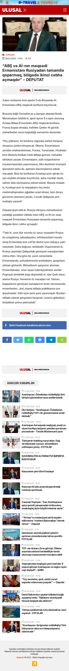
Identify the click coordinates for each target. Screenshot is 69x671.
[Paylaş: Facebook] (7, 340)
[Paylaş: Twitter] (18, 340)
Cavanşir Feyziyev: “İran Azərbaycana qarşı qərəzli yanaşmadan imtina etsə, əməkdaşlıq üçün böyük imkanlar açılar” (43, 505)
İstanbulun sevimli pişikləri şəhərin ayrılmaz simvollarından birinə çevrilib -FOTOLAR (42, 536)
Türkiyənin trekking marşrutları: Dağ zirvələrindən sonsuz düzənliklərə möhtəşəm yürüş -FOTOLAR (41, 444)
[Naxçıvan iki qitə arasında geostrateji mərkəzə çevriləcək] (11, 487)
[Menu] (63, 10)
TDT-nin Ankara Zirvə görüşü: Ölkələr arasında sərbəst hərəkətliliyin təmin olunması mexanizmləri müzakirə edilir (42, 551)
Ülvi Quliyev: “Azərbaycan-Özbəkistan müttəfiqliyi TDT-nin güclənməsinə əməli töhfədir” (43, 413)
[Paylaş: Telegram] (51, 340)
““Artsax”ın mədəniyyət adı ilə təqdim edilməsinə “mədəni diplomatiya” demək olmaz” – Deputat (43, 520)
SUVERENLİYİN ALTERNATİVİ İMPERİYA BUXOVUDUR (43, 457)
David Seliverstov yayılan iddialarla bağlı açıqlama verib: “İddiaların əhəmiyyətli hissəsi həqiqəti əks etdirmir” (43, 597)
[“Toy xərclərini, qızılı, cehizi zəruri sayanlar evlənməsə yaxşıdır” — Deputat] (11, 579)
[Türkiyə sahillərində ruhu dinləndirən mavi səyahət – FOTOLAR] (11, 610)
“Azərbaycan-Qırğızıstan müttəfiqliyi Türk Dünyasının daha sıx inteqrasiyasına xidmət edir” (44, 628)
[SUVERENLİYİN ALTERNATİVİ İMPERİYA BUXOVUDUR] (11, 456)
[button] (62, 340)
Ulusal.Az (20, 657)
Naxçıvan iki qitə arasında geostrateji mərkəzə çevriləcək (41, 488)
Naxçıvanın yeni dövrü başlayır (38, 471)
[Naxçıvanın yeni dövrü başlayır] (11, 471)
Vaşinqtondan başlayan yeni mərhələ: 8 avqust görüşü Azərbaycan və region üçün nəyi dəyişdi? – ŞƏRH (44, 567)
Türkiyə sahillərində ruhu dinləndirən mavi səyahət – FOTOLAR (44, 611)
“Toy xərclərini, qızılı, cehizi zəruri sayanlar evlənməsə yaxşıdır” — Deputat (43, 581)
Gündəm (9, 55)
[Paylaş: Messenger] (40, 340)
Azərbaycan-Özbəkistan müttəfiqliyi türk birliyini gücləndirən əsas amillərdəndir (43, 396)
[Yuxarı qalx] (60, 662)
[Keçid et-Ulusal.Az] (12, 10)
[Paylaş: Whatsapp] (29, 340)
